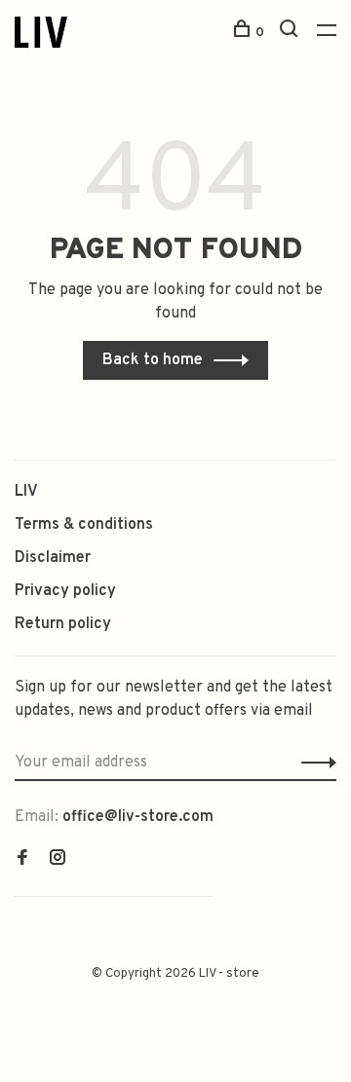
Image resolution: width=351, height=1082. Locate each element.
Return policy (63, 624)
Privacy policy (65, 591)
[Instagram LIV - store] (57, 860)
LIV (26, 492)
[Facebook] (22, 860)
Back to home (152, 360)
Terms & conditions (84, 525)
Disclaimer (53, 558)
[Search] (291, 32)
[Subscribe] (313, 762)
